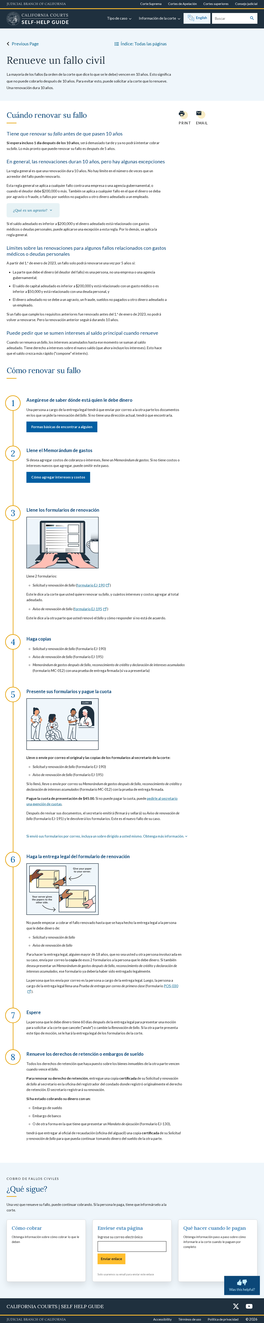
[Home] (38, 19)
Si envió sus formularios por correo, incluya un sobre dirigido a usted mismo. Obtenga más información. (105, 836)
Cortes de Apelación (182, 4)
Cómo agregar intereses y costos (58, 477)
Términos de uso (189, 1319)
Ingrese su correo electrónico (120, 1237)
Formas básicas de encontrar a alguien (61, 427)
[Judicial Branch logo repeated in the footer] (36, 1319)
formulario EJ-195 (88, 609)
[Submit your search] (252, 18)
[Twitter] (236, 1306)
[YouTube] (249, 1306)
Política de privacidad (223, 1319)
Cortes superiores (216, 4)
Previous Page (25, 43)
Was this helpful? (242, 1289)
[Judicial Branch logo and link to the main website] (36, 4)
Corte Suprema (150, 4)
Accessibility (162, 1319)
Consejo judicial (246, 4)
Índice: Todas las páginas (144, 43)
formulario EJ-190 (91, 585)
